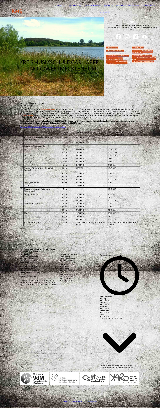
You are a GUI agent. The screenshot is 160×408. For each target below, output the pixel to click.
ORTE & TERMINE (93, 6)
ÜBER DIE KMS (75, 6)
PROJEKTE (108, 6)
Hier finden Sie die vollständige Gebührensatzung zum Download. (43, 127)
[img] (25, 8)
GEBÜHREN (105, 13)
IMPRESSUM (90, 401)
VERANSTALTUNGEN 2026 (127, 6)
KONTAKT (66, 401)
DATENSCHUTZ (77, 401)
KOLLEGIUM (148, 6)
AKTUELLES (60, 6)
